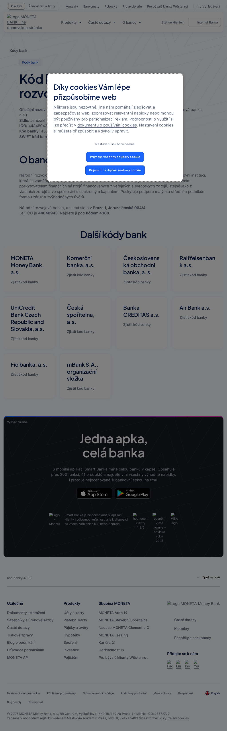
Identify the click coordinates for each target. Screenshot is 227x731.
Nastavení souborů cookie (115, 144)
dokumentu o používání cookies (107, 125)
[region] (115, 127)
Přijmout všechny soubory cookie (115, 157)
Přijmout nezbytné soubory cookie (115, 170)
